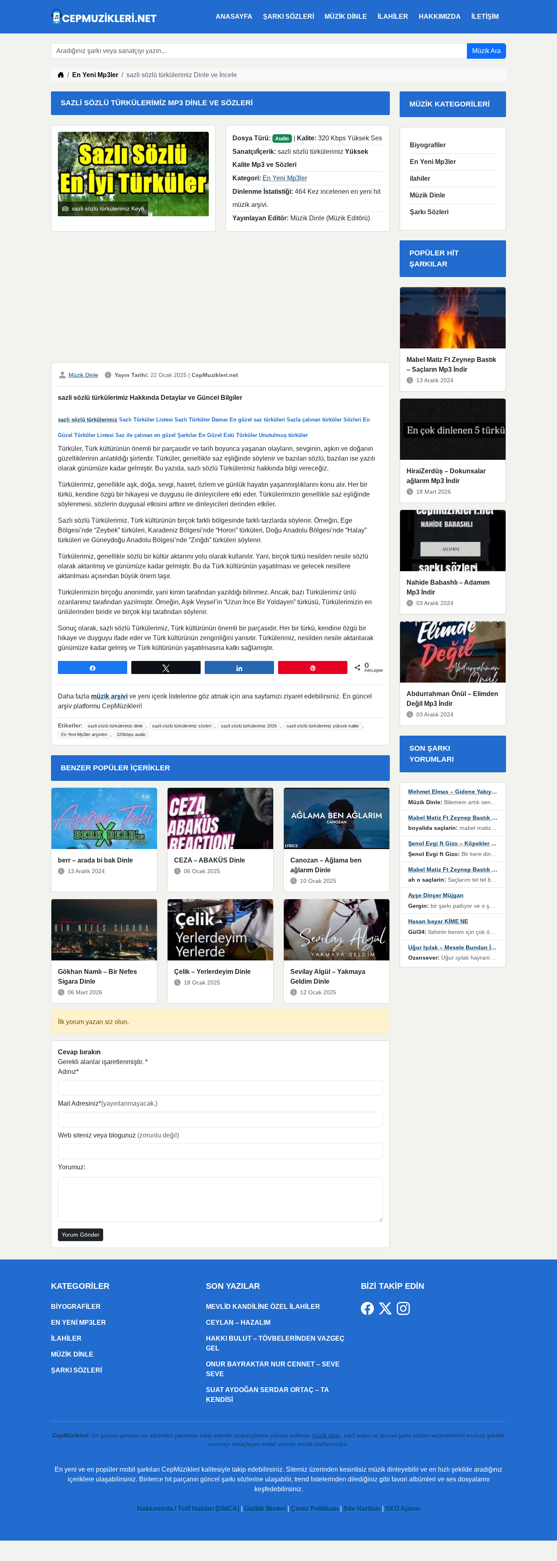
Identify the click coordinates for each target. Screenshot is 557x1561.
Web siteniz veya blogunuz (118, 1135)
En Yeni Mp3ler (95, 74)
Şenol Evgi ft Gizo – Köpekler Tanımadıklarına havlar (481, 843)
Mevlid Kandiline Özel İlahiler (263, 1306)
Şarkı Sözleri (288, 16)
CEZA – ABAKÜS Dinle (209, 860)
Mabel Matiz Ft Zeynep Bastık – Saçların (463, 817)
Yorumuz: (71, 1167)
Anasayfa (234, 16)
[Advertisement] (220, 299)
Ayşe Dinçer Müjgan (436, 895)
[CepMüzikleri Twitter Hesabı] (388, 1307)
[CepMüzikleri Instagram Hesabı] (403, 1307)
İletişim (485, 16)
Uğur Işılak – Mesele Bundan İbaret (456, 947)
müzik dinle (326, 1435)
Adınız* (68, 1071)
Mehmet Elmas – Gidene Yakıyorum (457, 791)
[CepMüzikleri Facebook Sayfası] (370, 1307)
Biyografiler (428, 145)
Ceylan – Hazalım (238, 1322)
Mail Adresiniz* (107, 1103)
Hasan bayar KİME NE (438, 921)
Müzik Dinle (346, 16)
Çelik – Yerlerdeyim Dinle (212, 971)
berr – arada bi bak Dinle (95, 860)
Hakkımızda (440, 16)
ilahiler (393, 16)
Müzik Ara (486, 50)
